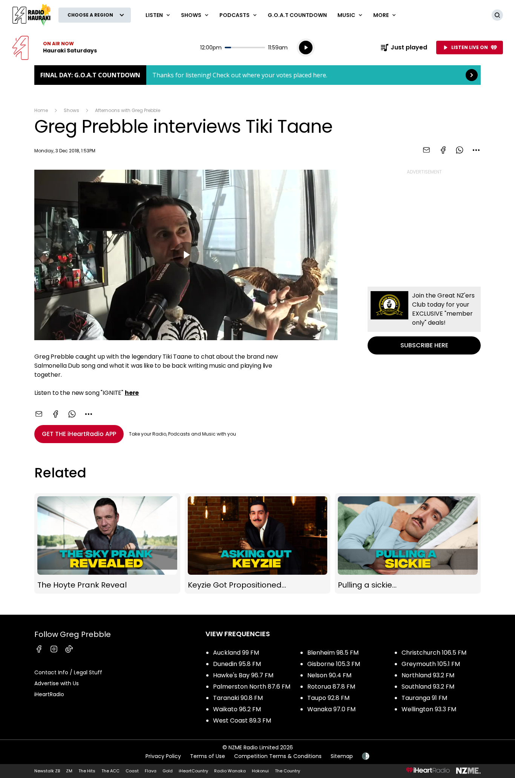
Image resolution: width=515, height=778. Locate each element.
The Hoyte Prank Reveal (107, 543)
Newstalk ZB (47, 771)
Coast (132, 771)
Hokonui (260, 771)
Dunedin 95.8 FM (237, 664)
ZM (69, 771)
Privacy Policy (163, 756)
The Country (287, 771)
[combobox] (476, 150)
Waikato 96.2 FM (237, 709)
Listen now (54, 47)
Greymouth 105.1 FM (431, 664)
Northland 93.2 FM (428, 675)
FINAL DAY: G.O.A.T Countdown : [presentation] (257, 75)
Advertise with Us (56, 683)
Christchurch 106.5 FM (434, 652)
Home (41, 110)
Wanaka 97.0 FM (331, 709)
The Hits (86, 771)
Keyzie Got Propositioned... (258, 543)
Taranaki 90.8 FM (238, 698)
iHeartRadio (49, 694)
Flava (150, 771)
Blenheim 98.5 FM (333, 652)
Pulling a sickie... (408, 543)
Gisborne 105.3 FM (333, 664)
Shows (71, 110)
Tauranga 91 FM (424, 698)
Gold (167, 771)
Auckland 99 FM (236, 652)
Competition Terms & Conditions (278, 756)
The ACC (110, 771)
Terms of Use (207, 756)
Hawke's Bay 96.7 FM (243, 675)
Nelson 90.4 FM (329, 675)
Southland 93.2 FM (428, 686)
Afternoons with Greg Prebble (127, 110)
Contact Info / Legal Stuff (68, 672)
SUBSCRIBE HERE (424, 320)
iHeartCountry (193, 771)
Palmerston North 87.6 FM (251, 686)
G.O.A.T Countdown (297, 15)
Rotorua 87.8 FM (331, 686)
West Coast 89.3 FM (242, 720)
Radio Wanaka (230, 771)
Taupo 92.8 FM (328, 698)
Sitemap (342, 756)
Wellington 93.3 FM (429, 709)
